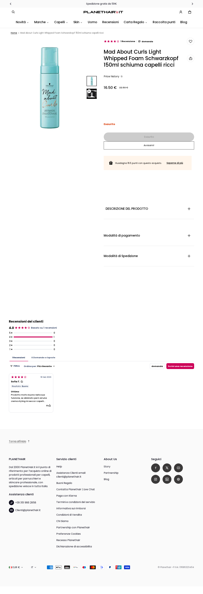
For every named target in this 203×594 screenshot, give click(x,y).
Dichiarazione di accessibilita (74, 546)
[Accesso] (180, 12)
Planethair (165, 567)
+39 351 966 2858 (25, 502)
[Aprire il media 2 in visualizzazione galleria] (92, 94)
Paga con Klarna (66, 496)
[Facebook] (155, 467)
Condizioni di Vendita (69, 515)
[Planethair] (104, 12)
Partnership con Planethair (73, 527)
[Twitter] (167, 467)
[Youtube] (178, 467)
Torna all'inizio (17, 441)
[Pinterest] (178, 479)
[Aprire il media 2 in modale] (49, 87)
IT (32, 567)
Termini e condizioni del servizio (75, 502)
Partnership (111, 473)
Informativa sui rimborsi (71, 508)
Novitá (21, 22)
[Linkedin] (167, 479)
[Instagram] (155, 479)
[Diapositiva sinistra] (11, 4)
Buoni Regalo (64, 483)
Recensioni (110, 22)
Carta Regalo (134, 22)
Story (107, 466)
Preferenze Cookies (68, 534)
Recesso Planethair (68, 540)
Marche (40, 22)
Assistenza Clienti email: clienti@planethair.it (71, 474)
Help (59, 466)
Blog (183, 22)
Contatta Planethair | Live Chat (75, 489)
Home (14, 32)
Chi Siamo (62, 521)
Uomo (92, 22)
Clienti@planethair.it (28, 510)
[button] (13, 12)
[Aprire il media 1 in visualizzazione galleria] (92, 81)
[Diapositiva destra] (192, 4)
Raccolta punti (164, 22)
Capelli (59, 22)
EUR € (16, 567)
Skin (76, 22)
